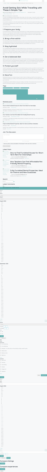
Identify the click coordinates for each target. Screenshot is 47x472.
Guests (1, 322)
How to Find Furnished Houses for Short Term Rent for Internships (26, 154)
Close (2, 470)
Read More (20, 110)
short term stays (16, 87)
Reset (39, 375)
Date (1, 381)
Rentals (14, 107)
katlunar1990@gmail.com (22, 156)
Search (2, 377)
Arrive (1, 193)
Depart (1, 197)
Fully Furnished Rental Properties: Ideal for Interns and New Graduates (26, 171)
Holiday (7, 13)
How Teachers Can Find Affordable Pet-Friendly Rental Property (26, 163)
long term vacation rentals (8, 87)
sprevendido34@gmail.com (21, 12)
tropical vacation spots (24, 87)
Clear (1, 319)
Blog (8, 3)
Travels (10, 13)
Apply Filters (44, 375)
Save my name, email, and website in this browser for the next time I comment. (20, 143)
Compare (2, 463)
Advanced (3, 338)
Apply (2, 336)
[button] (1, 357)
